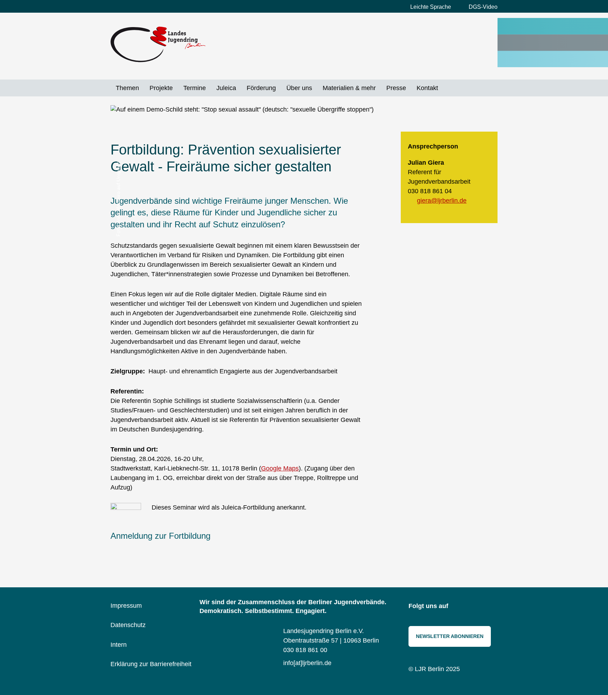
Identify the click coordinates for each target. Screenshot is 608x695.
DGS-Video (483, 7)
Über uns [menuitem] (299, 87)
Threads (490, 606)
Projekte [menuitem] (161, 87)
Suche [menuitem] (448, 88)
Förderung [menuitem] (261, 87)
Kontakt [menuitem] (427, 87)
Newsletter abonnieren (449, 636)
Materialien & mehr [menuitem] (349, 87)
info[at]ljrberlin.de (307, 662)
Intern (118, 644)
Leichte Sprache (430, 7)
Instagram (459, 606)
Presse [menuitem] (396, 87)
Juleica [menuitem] (226, 87)
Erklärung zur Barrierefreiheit (150, 664)
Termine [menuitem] (194, 87)
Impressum (126, 605)
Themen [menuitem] (127, 87)
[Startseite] (157, 44)
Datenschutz (128, 624)
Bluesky (474, 606)
